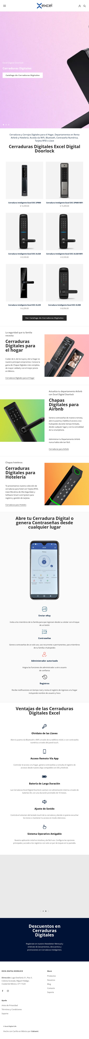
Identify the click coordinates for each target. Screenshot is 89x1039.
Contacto (51, 988)
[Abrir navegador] (4, 6)
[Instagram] (8, 990)
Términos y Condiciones (12, 1009)
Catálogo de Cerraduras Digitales (23, 75)
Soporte (50, 992)
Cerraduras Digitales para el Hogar (19, 378)
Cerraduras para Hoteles (15, 505)
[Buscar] (84, 6)
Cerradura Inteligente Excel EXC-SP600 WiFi (64, 202)
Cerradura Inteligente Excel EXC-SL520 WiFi (64, 254)
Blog (49, 984)
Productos (51, 976)
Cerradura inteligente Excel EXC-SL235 (24, 305)
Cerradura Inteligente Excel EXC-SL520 (24, 254)
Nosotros (51, 980)
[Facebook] (2, 990)
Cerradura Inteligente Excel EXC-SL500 (64, 305)
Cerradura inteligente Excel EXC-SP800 (24, 202)
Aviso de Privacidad (10, 1005)
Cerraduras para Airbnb (59, 449)
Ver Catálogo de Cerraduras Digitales (44, 318)
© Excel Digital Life (9, 1026)
